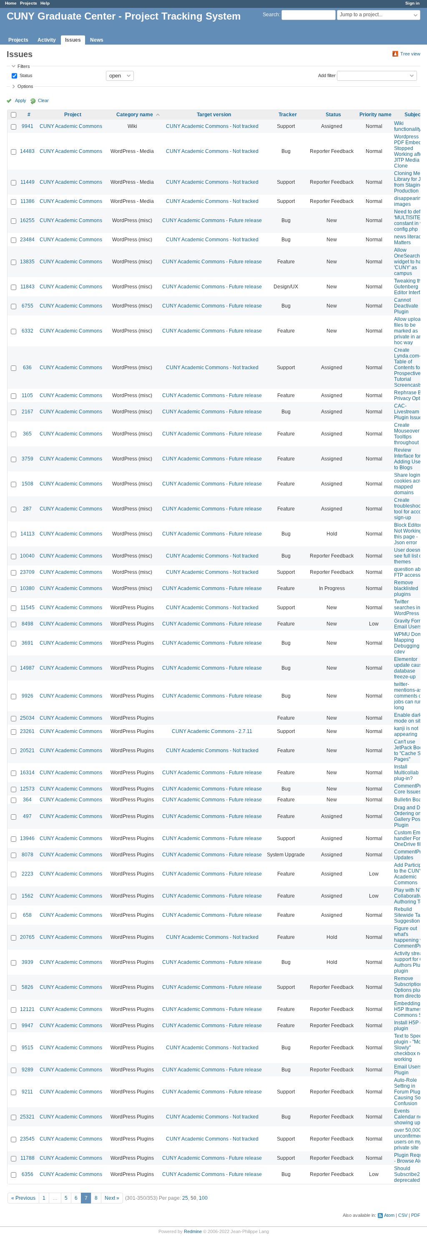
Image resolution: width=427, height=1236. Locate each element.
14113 (27, 534)
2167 (27, 412)
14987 (27, 668)
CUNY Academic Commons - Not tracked (212, 126)
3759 (27, 459)
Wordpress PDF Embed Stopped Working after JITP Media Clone (409, 151)
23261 (27, 731)
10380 (27, 588)
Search (271, 15)
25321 (27, 1117)
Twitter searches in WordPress (407, 607)
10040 (27, 556)
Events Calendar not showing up (409, 1117)
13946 (27, 838)
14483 (27, 151)
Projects (28, 3)
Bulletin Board (410, 800)
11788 (27, 1158)
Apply (20, 100)
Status (25, 75)
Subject (413, 115)
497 (27, 816)
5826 (27, 987)
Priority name (375, 115)
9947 (27, 1025)
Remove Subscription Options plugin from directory (410, 987)
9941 (27, 126)
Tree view (410, 53)
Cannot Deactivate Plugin (406, 306)
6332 (27, 331)
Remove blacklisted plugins (406, 588)
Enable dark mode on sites (410, 718)
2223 (27, 874)
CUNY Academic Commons (71, 126)
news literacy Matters (409, 239)
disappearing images (409, 201)
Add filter (327, 75)
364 (27, 800)
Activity (47, 40)
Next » (112, 1198)
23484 (27, 240)
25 (185, 1198)
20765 (27, 937)
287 (27, 509)
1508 (27, 484)
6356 (27, 1174)
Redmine (193, 1231)
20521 (27, 750)
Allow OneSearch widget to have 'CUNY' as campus (410, 261)
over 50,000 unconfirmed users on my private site (408, 1139)
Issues (73, 40)
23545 (27, 1139)
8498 (27, 624)
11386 (27, 201)
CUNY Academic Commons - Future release (212, 220)
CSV (402, 1215)
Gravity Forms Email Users (409, 624)
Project (72, 115)
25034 (27, 718)
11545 (27, 607)
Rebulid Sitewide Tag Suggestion (408, 915)
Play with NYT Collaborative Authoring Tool (410, 896)
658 (27, 915)
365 (27, 434)
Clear (43, 100)
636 (27, 367)
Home (11, 3)
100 (203, 1198)
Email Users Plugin (408, 1070)
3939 (27, 962)
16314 (27, 773)
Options (25, 86)
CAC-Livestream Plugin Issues (409, 411)
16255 (27, 220)
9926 (27, 696)
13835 (27, 262)
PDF (415, 1215)
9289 (27, 1070)
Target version (214, 115)
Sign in (412, 3)
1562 (27, 896)
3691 (27, 643)
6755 (27, 306)
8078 (27, 855)
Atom (389, 1215)
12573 (27, 789)
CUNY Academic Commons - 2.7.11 (212, 731)
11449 (27, 182)
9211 (27, 1092)
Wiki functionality (407, 126)
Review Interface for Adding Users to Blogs (409, 458)
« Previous (23, 1198)
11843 (27, 287)
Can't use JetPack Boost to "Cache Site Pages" (410, 750)
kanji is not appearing (406, 731)
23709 (27, 572)
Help (45, 3)
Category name (134, 115)
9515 (27, 1048)
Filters (24, 66)
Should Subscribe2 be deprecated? (410, 1174)
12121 (27, 1009)
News (96, 40)
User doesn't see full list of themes (408, 556)
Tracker (288, 115)
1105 (27, 395)
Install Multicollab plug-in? (406, 772)
